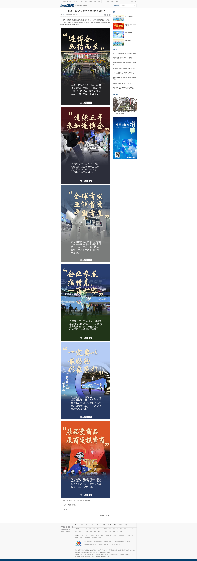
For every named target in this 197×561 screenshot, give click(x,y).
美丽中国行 (128, 40)
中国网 (92, 535)
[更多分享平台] (110, 15)
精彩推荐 (115, 94)
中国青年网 (108, 535)
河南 (132, 528)
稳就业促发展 (128, 32)
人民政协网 (94, 537)
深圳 (121, 531)
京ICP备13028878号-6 (116, 544)
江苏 (114, 528)
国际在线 (97, 535)
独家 (120, 525)
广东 (83, 531)
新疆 (117, 531)
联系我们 (68, 531)
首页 (76, 525)
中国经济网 (115, 535)
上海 (110, 528)
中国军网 (81, 537)
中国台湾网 (121, 535)
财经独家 (85, 5)
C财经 (90, 1)
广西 (87, 531)
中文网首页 (76, 1)
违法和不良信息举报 (88, 541)
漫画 (115, 525)
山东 (129, 528)
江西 (125, 528)
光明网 (76, 537)
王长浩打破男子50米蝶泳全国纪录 (122, 83)
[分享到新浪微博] (107, 15)
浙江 (117, 528)
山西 (94, 528)
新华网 (87, 535)
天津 (86, 528)
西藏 (110, 531)
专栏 (104, 1)
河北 (90, 528)
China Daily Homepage (66, 1)
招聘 (126, 525)
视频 (99, 1)
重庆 (95, 531)
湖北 (76, 531)
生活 (95, 1)
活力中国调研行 (129, 16)
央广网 (133, 535)
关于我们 (63, 531)
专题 (114, 12)
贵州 (102, 531)
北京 (82, 528)
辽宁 (98, 528)
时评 (82, 1)
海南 (91, 531)
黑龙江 (105, 528)
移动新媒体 (116, 5)
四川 (99, 531)
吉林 (101, 528)
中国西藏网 (128, 535)
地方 (117, 1)
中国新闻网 (87, 537)
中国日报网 (78, 5)
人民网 (83, 535)
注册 (135, 1)
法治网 (99, 537)
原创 (108, 1)
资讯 (86, 1)
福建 (121, 528)
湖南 (80, 531)
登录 (132, 1)
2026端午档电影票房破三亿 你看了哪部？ (124, 68)
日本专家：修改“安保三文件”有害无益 (123, 88)
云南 (106, 531)
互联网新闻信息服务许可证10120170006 (102, 541)
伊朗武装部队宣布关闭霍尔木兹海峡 (122, 58)
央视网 (102, 535)
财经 (93, 525)
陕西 (114, 531)
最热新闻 (115, 50)
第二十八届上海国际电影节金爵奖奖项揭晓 (124, 53)
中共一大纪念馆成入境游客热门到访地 (123, 73)
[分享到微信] (105, 15)
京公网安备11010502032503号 (90, 544)
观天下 (112, 1)
